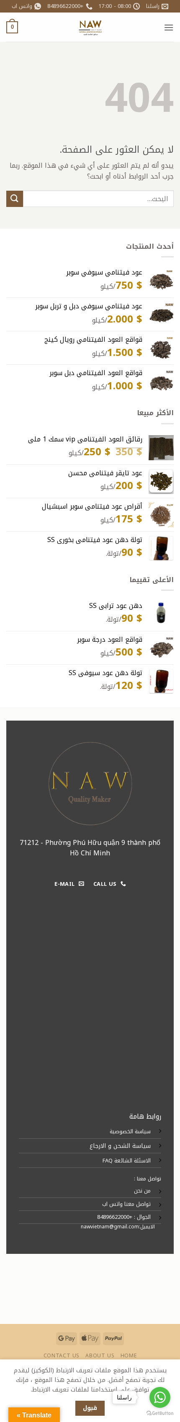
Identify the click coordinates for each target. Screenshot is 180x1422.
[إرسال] (14, 199)
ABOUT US (99, 1356)
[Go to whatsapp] (159, 1397)
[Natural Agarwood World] (90, 27)
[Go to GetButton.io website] (160, 1413)
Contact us (62, 1356)
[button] (169, 27)
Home (128, 1356)
